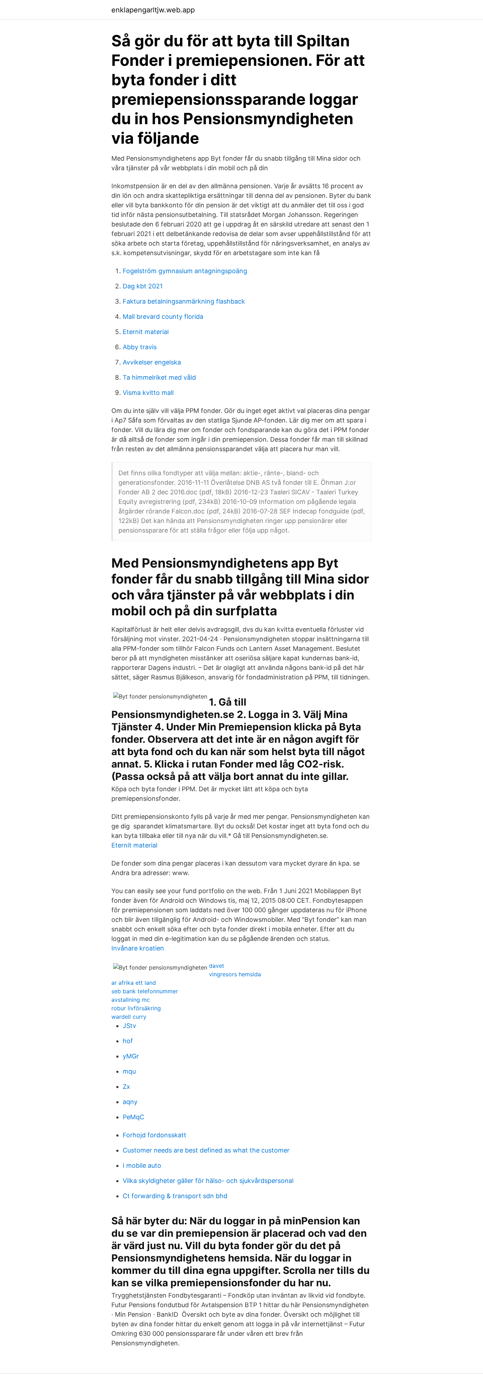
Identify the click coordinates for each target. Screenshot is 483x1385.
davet (216, 965)
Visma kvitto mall (148, 392)
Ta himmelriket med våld (159, 377)
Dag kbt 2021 (143, 286)
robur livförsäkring (136, 1008)
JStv (129, 1025)
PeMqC (133, 1117)
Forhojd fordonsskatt (154, 1135)
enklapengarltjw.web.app (153, 9)
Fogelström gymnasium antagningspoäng (185, 271)
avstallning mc (130, 999)
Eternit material (146, 331)
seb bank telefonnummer (144, 991)
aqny (130, 1101)
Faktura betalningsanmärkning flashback (184, 301)
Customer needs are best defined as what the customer (206, 1150)
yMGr (131, 1056)
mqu (129, 1071)
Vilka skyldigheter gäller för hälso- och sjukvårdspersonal (208, 1180)
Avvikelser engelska (152, 362)
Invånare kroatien (137, 948)
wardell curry (128, 1016)
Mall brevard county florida (163, 316)
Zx (126, 1086)
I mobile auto (142, 1165)
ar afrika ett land (133, 982)
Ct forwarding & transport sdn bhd (175, 1196)
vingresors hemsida (235, 974)
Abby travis (140, 347)
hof (128, 1041)
